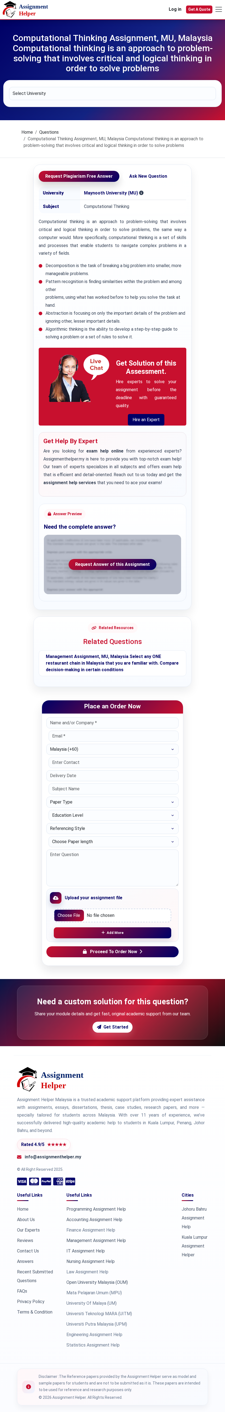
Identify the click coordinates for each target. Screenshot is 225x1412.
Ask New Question (148, 176)
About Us (26, 1219)
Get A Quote (199, 9)
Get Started (115, 1027)
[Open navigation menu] (219, 9)
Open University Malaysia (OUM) (97, 1282)
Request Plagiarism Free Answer (79, 176)
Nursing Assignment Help (90, 1261)
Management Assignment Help (96, 1240)
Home (27, 132)
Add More (115, 933)
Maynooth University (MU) (111, 193)
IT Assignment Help (85, 1251)
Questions (49, 132)
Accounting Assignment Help (94, 1219)
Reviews (25, 1240)
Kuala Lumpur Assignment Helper (194, 1246)
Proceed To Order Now (113, 951)
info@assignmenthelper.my (53, 1156)
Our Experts (28, 1230)
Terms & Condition (34, 1312)
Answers (25, 1261)
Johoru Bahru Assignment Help (194, 1218)
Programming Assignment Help (96, 1209)
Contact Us (28, 1251)
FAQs (22, 1291)
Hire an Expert (146, 419)
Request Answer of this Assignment (112, 564)
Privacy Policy (30, 1301)
